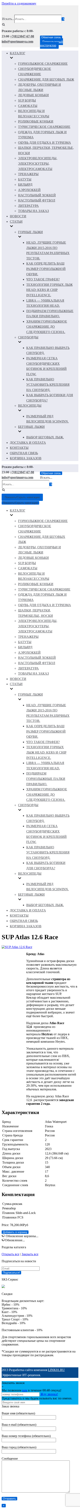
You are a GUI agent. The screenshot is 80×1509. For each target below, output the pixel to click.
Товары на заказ (33, 211)
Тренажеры (28, 174)
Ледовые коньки (33, 95)
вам (24, 1390)
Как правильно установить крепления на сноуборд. (48, 384)
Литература (28, 205)
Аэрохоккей (29, 190)
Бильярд (25, 184)
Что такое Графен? (43, 279)
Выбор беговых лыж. (45, 437)
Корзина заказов (25, 458)
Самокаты (27, 106)
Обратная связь (51, 37)
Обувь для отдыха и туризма (44, 142)
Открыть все (10, 1254)
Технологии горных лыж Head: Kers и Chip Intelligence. (49, 290)
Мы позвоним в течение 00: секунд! (31, 1390)
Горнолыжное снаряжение (43, 63)
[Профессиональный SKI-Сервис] (3, 1287)
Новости (18, 216)
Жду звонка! (49, 1394)
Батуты (24, 179)
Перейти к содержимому (19, 3)
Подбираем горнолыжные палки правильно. (45, 779)
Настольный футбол (36, 200)
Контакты (19, 447)
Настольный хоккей (37, 195)
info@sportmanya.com (17, 41)
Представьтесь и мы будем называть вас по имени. (37, 1398)
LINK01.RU (56, 1370)
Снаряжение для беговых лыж (46, 79)
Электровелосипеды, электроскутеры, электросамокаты (37, 163)
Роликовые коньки (35, 121)
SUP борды (27, 100)
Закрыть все (30, 1254)
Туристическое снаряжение (44, 127)
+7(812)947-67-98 (22, 36)
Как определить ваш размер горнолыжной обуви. (46, 269)
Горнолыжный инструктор (51, 43)
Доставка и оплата (28, 442)
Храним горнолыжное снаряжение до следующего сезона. (46, 327)
